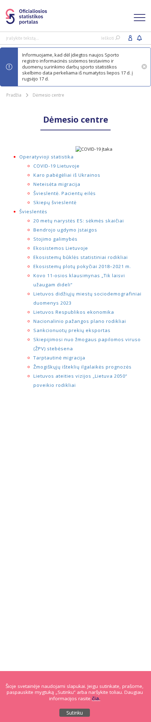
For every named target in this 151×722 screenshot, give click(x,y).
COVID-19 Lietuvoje (56, 166)
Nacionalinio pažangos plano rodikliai (79, 321)
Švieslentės (33, 211)
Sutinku (74, 712)
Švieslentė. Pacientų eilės (64, 193)
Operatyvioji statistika (46, 157)
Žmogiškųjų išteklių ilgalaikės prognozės (82, 367)
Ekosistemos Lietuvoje (60, 248)
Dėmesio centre (48, 95)
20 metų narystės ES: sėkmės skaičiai (78, 220)
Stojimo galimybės (55, 239)
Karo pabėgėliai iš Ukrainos (66, 175)
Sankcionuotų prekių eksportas (72, 330)
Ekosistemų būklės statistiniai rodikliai (80, 257)
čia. (96, 698)
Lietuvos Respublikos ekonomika (73, 312)
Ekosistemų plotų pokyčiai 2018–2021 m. (82, 266)
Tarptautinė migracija (59, 358)
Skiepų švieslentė (55, 202)
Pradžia (13, 95)
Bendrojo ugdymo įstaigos (65, 230)
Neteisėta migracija (56, 184)
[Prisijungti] (130, 37)
